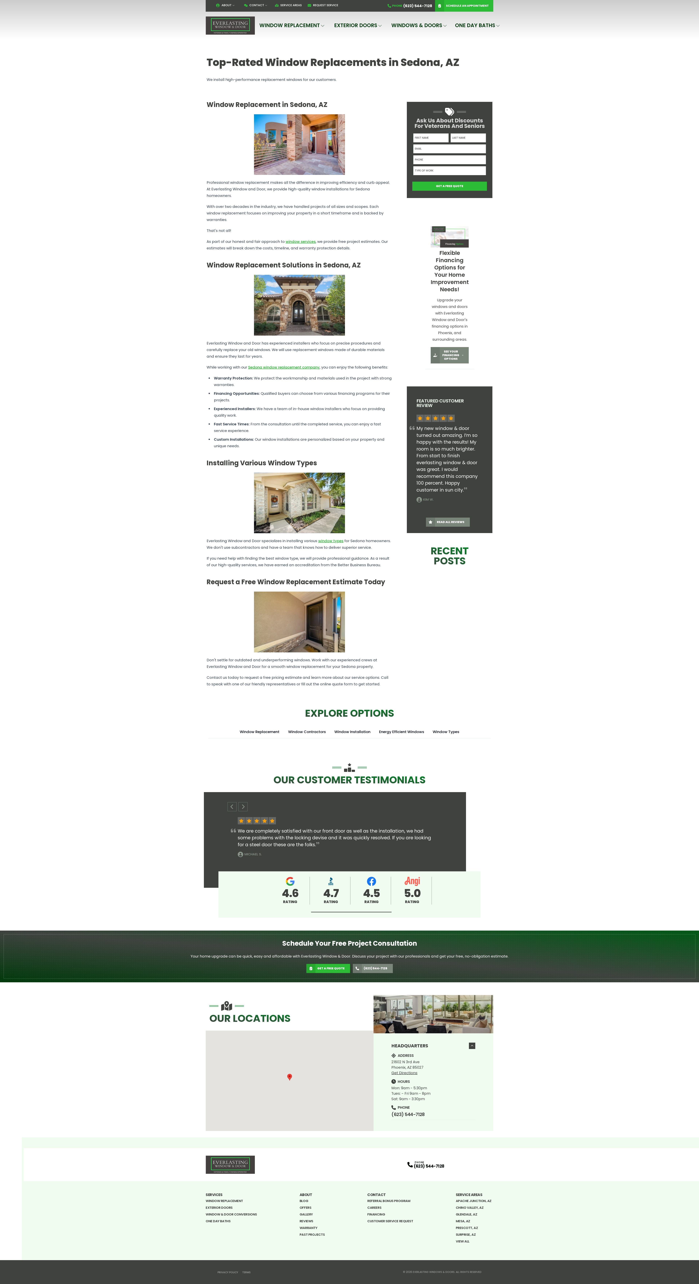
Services (214, 1194)
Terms (246, 1272)
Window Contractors (307, 731)
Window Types (446, 731)
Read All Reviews (450, 522)
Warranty (308, 1228)
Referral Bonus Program (388, 1201)
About (226, 5)
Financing (376, 1214)
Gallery (306, 1214)
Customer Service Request (390, 1221)
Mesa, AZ (463, 1221)
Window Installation (352, 731)
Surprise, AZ (466, 1234)
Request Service (325, 5)
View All (462, 1241)
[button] (289, 1077)
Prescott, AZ (467, 1228)
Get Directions (404, 1072)
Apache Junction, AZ (473, 1201)
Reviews (306, 1221)
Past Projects (312, 1234)
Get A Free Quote (449, 186)
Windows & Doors (416, 25)
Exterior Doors (355, 25)
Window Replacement (289, 25)
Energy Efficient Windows (401, 731)
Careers (374, 1207)
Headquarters (409, 1046)
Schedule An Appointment (467, 6)
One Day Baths (475, 25)
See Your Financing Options (450, 355)
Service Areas (291, 5)
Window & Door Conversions (231, 1214)
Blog (304, 1201)
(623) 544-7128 (375, 968)
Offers (305, 1207)
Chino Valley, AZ (470, 1207)
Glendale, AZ (466, 1214)
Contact (256, 5)
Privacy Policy (228, 1272)
